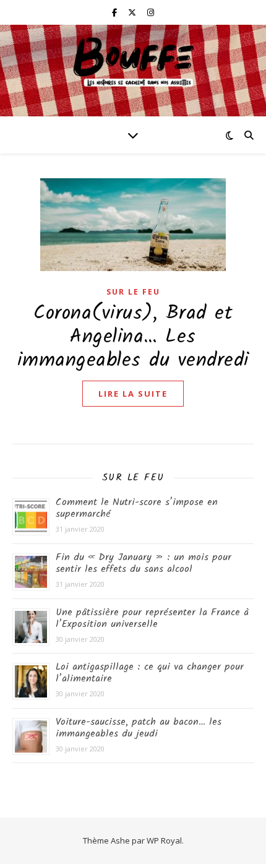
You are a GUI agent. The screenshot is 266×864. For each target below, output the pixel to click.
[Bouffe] (133, 63)
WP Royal (164, 840)
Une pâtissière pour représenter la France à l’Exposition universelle (152, 618)
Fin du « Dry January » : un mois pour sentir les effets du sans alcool (143, 563)
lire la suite (133, 393)
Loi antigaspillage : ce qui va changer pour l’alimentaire (150, 672)
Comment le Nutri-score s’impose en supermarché (137, 508)
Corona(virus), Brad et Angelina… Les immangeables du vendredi (133, 337)
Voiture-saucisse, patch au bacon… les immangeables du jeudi (138, 727)
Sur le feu (133, 292)
